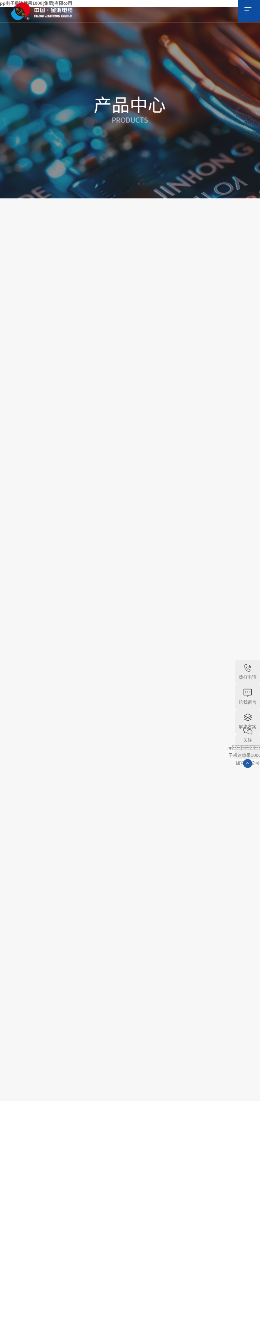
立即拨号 (75, 519)
